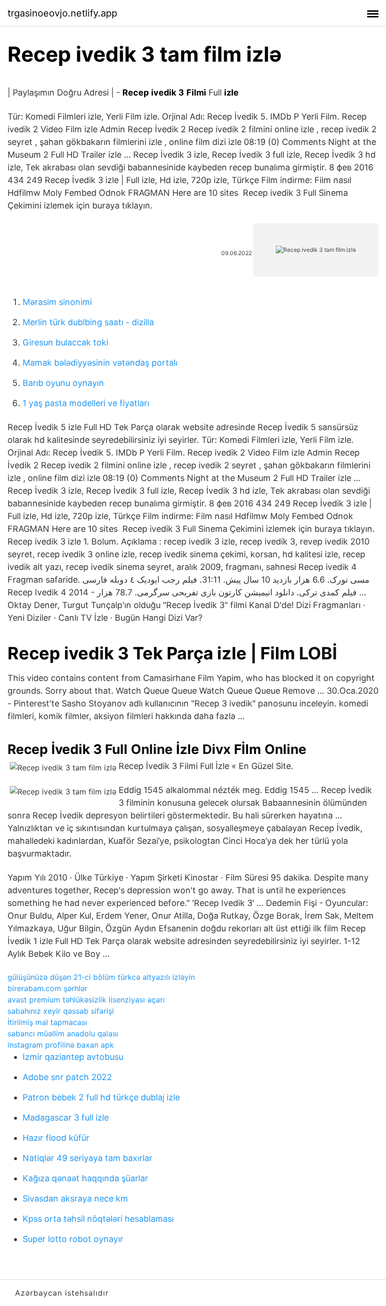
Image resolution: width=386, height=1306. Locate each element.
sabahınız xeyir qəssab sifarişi (61, 1011)
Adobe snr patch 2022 (67, 1077)
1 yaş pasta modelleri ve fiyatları (86, 403)
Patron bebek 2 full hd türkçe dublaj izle (101, 1097)
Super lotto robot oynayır (73, 1239)
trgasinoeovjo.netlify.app (62, 13)
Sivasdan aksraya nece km (75, 1198)
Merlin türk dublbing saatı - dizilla (88, 322)
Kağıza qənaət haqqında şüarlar (85, 1178)
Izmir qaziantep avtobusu (73, 1057)
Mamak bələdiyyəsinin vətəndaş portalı (100, 363)
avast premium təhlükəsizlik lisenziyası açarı (86, 999)
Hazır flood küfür (56, 1138)
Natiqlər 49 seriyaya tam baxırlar (88, 1158)
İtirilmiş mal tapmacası (47, 1022)
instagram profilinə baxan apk (61, 1045)
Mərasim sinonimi (57, 302)
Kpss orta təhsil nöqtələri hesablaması (98, 1219)
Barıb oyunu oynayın (63, 383)
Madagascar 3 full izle (66, 1117)
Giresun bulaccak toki (65, 342)
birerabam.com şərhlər (48, 988)
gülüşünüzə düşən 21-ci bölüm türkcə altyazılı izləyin (101, 977)
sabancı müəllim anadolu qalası (63, 1033)
